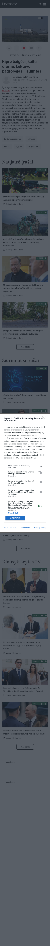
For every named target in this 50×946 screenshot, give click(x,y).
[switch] (40, 472)
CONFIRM (15, 518)
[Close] (44, 418)
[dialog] (25, 473)
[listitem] (25, 466)
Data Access (25, 527)
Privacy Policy (40, 527)
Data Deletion (10, 527)
